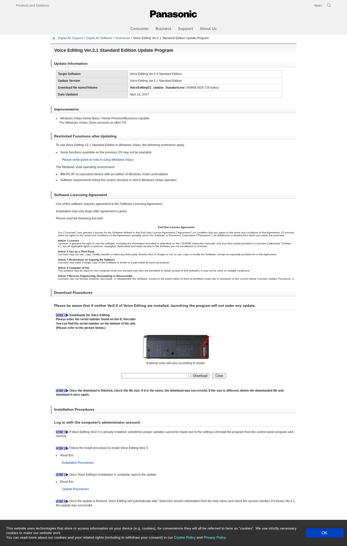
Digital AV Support (70, 38)
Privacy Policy (215, 537)
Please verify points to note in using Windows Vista (98, 160)
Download (123, 38)
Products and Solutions (32, 5)
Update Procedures (75, 489)
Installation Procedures (78, 462)
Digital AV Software (99, 38)
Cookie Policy (185, 537)
